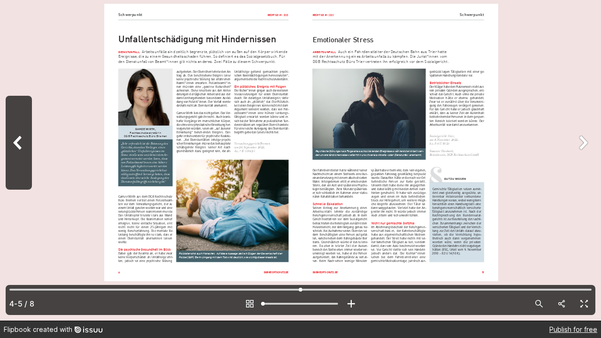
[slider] (300, 303)
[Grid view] (249, 303)
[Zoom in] (351, 303)
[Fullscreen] (584, 303)
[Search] (539, 303)
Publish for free (573, 329)
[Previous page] (19, 160)
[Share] (561, 303)
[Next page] (582, 160)
